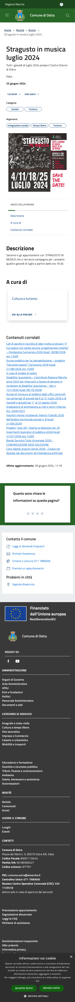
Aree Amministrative (14, 684)
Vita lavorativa (11, 732)
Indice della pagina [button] (22, 204)
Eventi (6, 831)
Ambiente (8, 775)
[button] (37, 996)
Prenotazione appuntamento (19, 910)
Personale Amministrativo (18, 700)
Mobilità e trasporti (14, 744)
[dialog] (37, 977)
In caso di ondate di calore (21, 373)
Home (7, 30)
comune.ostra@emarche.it (24, 875)
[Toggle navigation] (7, 15)
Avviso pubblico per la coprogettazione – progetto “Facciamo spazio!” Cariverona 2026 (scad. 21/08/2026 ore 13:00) (35, 364)
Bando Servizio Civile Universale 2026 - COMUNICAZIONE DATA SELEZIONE (29, 442)
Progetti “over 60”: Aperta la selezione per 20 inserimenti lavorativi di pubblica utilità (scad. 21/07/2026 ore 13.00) (33, 432)
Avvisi (32, 30)
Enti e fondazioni (12, 692)
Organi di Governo (13, 679)
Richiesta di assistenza (16, 923)
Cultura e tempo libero (15, 727)
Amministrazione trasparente (20, 941)
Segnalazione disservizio (17, 914)
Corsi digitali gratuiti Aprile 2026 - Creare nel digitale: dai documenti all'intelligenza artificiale (34, 451)
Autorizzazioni (10, 783)
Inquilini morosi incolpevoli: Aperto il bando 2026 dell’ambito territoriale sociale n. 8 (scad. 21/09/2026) (35, 419)
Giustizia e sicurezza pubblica (20, 767)
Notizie (6, 802)
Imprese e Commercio (15, 736)
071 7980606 (32, 879)
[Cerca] (68, 15)
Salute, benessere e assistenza (20, 779)
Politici (6, 696)
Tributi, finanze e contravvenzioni (22, 771)
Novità (20, 30)
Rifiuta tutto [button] (51, 988)
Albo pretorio (10, 945)
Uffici (5, 688)
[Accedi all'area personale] (61, 4)
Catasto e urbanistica (15, 740)
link (37, 980)
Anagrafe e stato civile (15, 723)
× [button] (71, 957)
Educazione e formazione (17, 762)
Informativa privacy (14, 949)
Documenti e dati (12, 705)
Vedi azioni (30, 94)
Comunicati (9, 806)
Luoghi (6, 827)
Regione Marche (14, 4)
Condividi (13, 94)
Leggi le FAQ (9, 918)
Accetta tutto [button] (24, 988)
